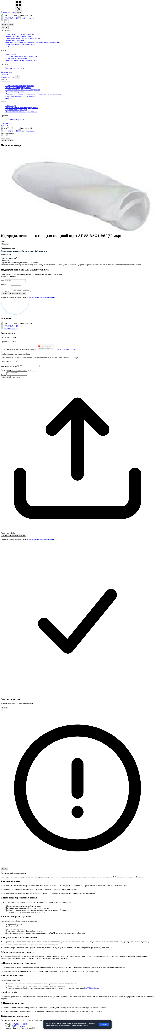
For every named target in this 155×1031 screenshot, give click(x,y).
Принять (104, 1024)
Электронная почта (8, 370)
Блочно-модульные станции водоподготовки (22, 38)
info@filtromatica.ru (11, 329)
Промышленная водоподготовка (18, 36)
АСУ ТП (8, 46)
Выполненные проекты (14, 68)
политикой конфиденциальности (42, 297)
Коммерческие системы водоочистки (19, 34)
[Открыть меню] (5, 27)
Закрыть (4, 708)
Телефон (4, 285)
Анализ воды (10, 54)
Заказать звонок (7, 24)
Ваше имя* (5, 362)
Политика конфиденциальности (67, 349)
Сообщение (5, 291)
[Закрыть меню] (17, 77)
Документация (6, 72)
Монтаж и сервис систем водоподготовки (21, 56)
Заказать (5, 244)
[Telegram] (7, 22)
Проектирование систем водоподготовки (21, 60)
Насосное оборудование (14, 40)
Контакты (5, 74)
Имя (2, 280)
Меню (19, 12)
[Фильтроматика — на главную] (8, 12)
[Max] (3, 22)
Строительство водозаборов (16, 58)
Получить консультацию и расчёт (13, 293)
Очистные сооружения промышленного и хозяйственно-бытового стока (33, 42)
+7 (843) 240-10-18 (11, 326)
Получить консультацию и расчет (13, 535)
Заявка (3, 375)
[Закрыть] (2, 352)
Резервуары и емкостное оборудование (20, 44)
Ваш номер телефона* (9, 366)
